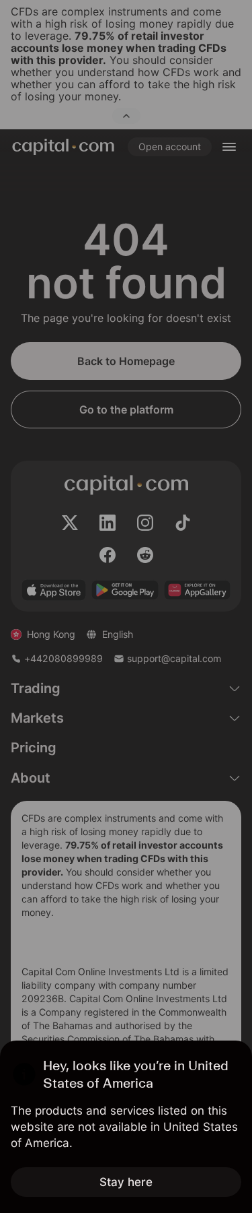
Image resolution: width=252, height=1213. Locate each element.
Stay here (126, 1182)
